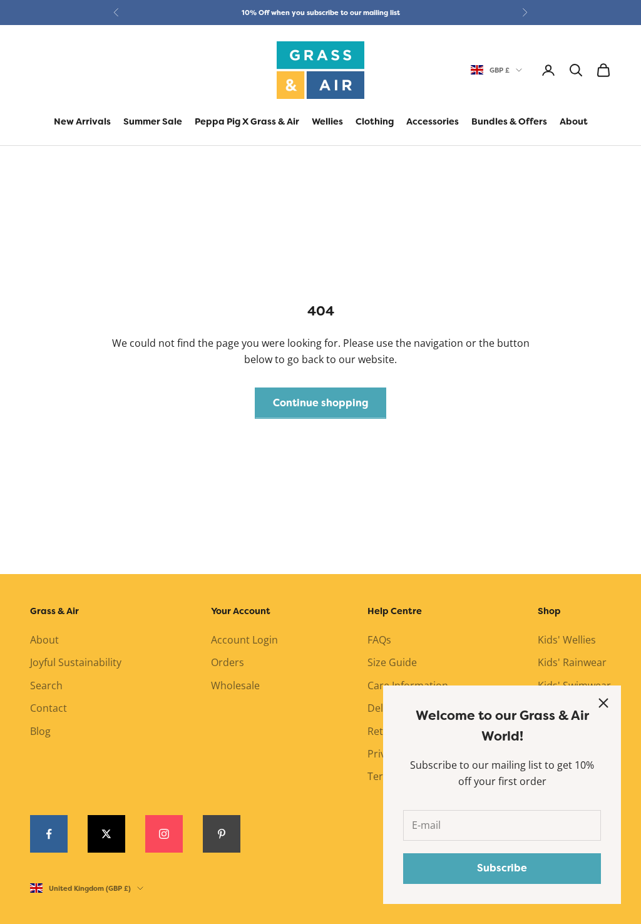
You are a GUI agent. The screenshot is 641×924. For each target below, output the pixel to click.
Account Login (244, 640)
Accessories (432, 122)
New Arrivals (82, 122)
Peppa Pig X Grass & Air (247, 122)
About (574, 122)
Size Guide (392, 662)
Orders (227, 662)
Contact (48, 708)
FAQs (379, 640)
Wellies (327, 122)
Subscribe (502, 868)
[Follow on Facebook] (49, 834)
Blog (40, 731)
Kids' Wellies (567, 640)
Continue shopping (320, 402)
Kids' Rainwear (572, 662)
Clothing (375, 122)
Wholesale (235, 685)
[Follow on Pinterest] (221, 834)
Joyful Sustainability (75, 662)
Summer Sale (152, 122)
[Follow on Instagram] (164, 834)
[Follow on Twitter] (106, 834)
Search (46, 685)
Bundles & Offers (509, 122)
